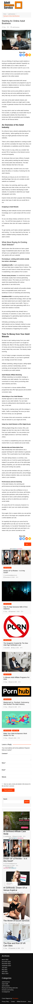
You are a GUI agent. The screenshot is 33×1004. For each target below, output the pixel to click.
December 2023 (6, 961)
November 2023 (6, 963)
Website (4, 777)
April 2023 (4, 971)
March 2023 (5, 973)
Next (27, 544)
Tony (4, 27)
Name (4, 763)
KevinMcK (7, 647)
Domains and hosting (7, 989)
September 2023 (6, 965)
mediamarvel (8, 836)
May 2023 (4, 969)
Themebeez (15, 998)
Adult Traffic (15, 730)
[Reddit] (26, 55)
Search (5, 799)
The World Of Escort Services (16, 920)
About (29, 1001)
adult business (15, 27)
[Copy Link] (29, 55)
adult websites (6, 985)
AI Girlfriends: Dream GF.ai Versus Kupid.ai (15, 888)
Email (4, 770)
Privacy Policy (5, 1001)
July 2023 (4, 967)
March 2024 (5, 959)
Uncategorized (6, 991)
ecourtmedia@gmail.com (11, 575)
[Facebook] (20, 55)
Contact (13, 1001)
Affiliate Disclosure (21, 1001)
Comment (5, 753)
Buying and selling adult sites (10, 987)
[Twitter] (23, 55)
